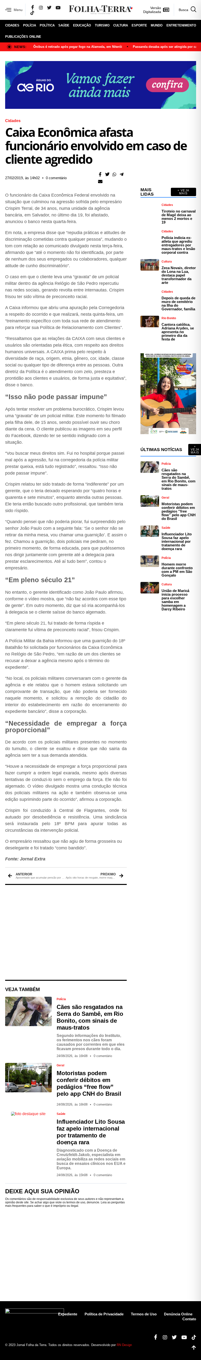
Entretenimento (181, 25)
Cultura (120, 25)
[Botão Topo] (192, 1347)
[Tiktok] (192, 1337)
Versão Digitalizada (152, 10)
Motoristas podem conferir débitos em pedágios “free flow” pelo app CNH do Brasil (89, 1083)
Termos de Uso (144, 1314)
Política (47, 25)
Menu (18, 10)
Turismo (102, 25)
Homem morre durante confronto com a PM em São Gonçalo (177, 569)
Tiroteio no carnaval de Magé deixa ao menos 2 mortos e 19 (179, 216)
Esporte (139, 25)
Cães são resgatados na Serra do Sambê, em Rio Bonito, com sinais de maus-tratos (90, 1017)
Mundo (157, 25)
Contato (189, 1319)
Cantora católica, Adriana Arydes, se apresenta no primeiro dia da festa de (178, 331)
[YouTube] (58, 7)
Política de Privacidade (104, 1314)
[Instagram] (41, 7)
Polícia (29, 25)
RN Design (124, 1345)
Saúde (63, 25)
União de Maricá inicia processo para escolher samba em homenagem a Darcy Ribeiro (175, 600)
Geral (60, 1065)
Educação (82, 25)
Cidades (12, 25)
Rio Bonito (169, 318)
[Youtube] (182, 1337)
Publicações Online (23, 36)
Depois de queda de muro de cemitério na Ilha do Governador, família (178, 303)
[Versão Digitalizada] (166, 10)
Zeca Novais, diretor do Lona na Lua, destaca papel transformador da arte (179, 275)
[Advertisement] (66, 932)
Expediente (67, 1314)
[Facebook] (32, 7)
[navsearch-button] (185, 9)
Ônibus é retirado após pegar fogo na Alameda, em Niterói (77, 47)
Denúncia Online (178, 1314)
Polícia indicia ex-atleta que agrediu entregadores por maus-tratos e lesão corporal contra (178, 245)
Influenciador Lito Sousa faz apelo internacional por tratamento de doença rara (91, 1132)
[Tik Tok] (32, 12)
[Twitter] (49, 7)
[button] (100, 174)
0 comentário (56, 178)
